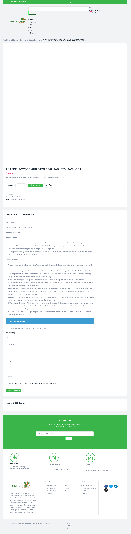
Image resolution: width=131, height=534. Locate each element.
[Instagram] (75, 2)
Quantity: (11, 185)
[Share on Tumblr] (17, 199)
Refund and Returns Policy (52, 489)
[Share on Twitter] (13, 199)
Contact (66, 488)
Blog (65, 485)
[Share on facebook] (11, 199)
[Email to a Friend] (24, 199)
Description (12, 214)
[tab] (12, 215)
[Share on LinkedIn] (15, 199)
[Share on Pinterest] (22, 199)
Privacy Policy (51, 485)
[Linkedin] (79, 2)
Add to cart (36, 185)
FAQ (65, 491)
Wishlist (49, 493)
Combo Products (17, 197)
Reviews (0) (29, 214)
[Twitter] (71, 2)
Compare (46, 185)
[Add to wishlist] (51, 185)
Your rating (10, 333)
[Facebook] (67, 2)
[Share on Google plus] (19, 199)
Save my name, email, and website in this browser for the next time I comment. (32, 383)
